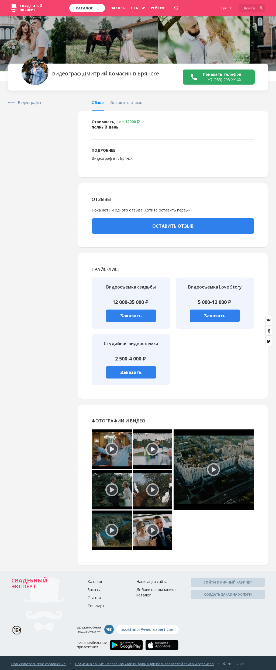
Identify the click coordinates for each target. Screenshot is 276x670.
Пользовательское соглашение (38, 663)
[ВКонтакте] (268, 320)
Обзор (98, 102)
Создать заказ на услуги (228, 594)
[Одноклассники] (268, 330)
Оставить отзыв (126, 102)
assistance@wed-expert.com (147, 629)
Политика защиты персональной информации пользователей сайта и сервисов (144, 663)
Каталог (95, 581)
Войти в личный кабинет (227, 582)
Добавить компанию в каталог (157, 592)
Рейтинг (159, 7)
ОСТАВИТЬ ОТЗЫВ (173, 226)
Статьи (138, 7)
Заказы (118, 7)
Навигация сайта (151, 581)
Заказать (131, 316)
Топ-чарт (96, 605)
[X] (268, 341)
